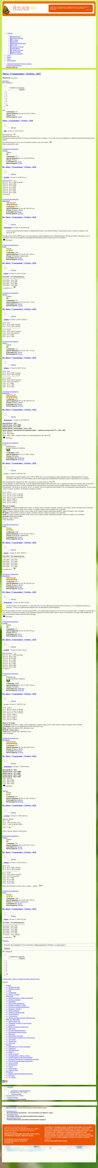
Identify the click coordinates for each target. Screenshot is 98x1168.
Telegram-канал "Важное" (15, 1141)
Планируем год (12, 1111)
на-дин (4, 444)
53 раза (20, 163)
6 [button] (6, 101)
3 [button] (6, 96)
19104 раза (20, 458)
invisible (4, 151)
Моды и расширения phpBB (56, 1141)
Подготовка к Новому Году (76, 1130)
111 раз (20, 305)
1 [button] (6, 93)
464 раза (20, 259)
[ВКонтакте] (3, 1081)
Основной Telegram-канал (16, 1139)
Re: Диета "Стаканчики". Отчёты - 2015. (19, 410)
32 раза (19, 257)
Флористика (50, 1134)
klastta (4, 247)
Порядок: (51, 945)
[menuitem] (15, 36)
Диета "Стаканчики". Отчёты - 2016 (17, 121)
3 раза (20, 117)
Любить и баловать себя (76, 1132)
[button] (6, 86)
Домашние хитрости (74, 1134)
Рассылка (49, 1129)
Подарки (60, 1134)
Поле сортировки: (28, 945)
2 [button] (6, 95)
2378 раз (20, 213)
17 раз (19, 161)
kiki (3, 110)
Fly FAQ (77, 1129)
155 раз (19, 304)
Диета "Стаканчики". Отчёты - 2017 (21, 73)
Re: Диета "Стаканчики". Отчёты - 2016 (19, 167)
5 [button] (6, 100)
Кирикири (14, 78)
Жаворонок (6, 201)
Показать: (7, 945)
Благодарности (70, 1135)
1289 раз (20, 800)
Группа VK (8, 1142)
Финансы (61, 1132)
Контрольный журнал (14, 1118)
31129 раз (21, 459)
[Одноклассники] (6, 1081)
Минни (4, 294)
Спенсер (5, 791)
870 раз (19, 212)
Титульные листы (12, 1114)
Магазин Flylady (11, 1108)
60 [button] (7, 105)
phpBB (64, 1137)
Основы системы (74, 1127)
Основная (49, 1127)
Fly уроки (87, 1127)
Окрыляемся (58, 1130)
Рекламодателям (85, 1135)
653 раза (20, 802)
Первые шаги (60, 1127)
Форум (60, 1135)
